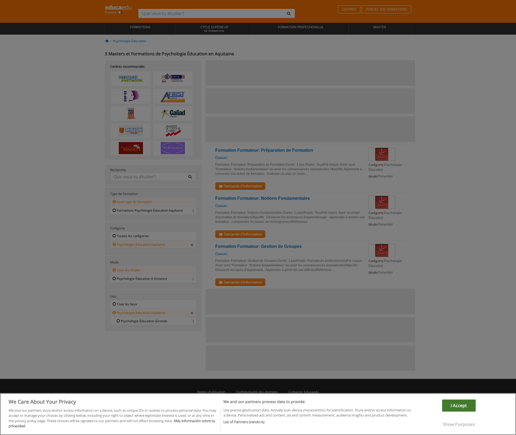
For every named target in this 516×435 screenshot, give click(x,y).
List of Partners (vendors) (243, 421)
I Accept (459, 405)
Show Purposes (459, 424)
